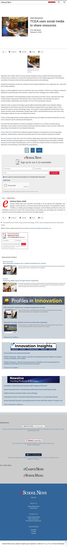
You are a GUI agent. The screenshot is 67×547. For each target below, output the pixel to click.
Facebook (33, 529)
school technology (28, 222)
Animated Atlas (5, 124)
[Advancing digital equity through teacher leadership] (10, 291)
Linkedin (33, 533)
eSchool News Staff (18, 201)
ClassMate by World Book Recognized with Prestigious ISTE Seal (25, 386)
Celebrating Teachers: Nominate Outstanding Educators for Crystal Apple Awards (31, 397)
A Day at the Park (6, 132)
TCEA (37, 222)
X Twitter (33, 531)
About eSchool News (33, 506)
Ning (20, 222)
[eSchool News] (6, 2)
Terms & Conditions (27, 191)
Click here (31, 101)
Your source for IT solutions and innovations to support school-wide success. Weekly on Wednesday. (33, 444)
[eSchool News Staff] (5, 207)
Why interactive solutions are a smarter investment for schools (24, 263)
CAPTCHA (6, 180)
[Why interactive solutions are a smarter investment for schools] (10, 274)
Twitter (3, 225)
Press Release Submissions (33, 520)
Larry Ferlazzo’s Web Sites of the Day (14, 138)
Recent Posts (10, 198)
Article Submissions (33, 519)
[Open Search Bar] (59, 2)
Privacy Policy (35, 191)
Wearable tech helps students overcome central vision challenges (25, 322)
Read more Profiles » (11, 337)
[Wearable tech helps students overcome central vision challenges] (10, 332)
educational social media (11, 222)
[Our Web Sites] (33, 469)
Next (39, 150)
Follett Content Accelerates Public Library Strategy (20, 393)
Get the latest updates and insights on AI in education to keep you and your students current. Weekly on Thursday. (33, 458)
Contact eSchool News (33, 517)
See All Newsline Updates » (13, 404)
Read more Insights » (11, 367)
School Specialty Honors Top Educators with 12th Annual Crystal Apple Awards (30, 389)
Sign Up (23, 244)
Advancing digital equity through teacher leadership (20, 280)
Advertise (33, 497)
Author (3, 198)
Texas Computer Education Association (51, 222)
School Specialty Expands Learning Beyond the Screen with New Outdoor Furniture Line (33, 400)
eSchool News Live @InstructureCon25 (17, 353)
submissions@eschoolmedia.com (40, 228)
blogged (38, 107)
